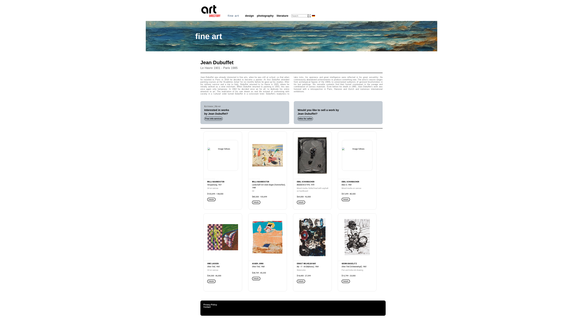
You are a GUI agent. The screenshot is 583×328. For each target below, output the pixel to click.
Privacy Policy (210, 305)
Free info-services (213, 119)
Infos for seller (305, 119)
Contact (207, 307)
